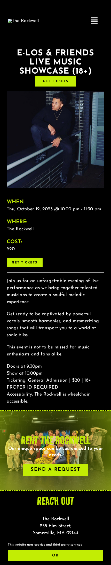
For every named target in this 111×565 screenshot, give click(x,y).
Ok (55, 555)
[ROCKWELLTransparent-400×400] (23, 21)
